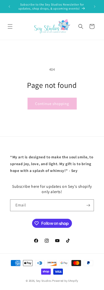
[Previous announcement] (9, 6)
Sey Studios (44, 280)
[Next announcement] (94, 6)
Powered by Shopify (65, 280)
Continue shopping (52, 103)
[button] (10, 26)
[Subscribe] (88, 205)
